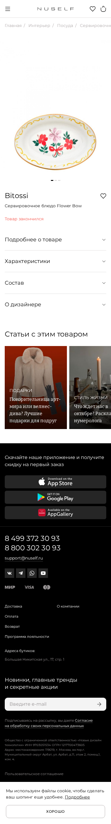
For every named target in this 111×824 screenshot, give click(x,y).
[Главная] (55, 8)
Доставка (13, 606)
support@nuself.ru (24, 558)
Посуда (64, 25)
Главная (13, 25)
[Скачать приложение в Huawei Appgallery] (55, 512)
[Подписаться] (99, 704)
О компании (68, 606)
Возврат (12, 626)
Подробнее (77, 797)
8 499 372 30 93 (32, 538)
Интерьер (38, 25)
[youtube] (43, 573)
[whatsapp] (32, 573)
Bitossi (16, 195)
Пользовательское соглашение (34, 774)
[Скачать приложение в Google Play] (55, 497)
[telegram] (20, 573)
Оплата (11, 616)
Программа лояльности (27, 636)
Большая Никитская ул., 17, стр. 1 (34, 659)
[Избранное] (93, 9)
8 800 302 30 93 (33, 548)
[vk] (9, 573)
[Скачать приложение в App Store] (55, 481)
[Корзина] (103, 9)
